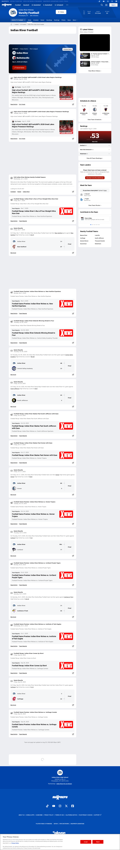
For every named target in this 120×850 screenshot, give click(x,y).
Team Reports (16, 208)
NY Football (23, 24)
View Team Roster (94, 205)
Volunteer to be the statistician (94, 178)
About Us (22, 815)
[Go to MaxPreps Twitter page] (66, 806)
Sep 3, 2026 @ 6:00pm (19, 62)
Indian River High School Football (36, 24)
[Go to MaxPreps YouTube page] (53, 806)
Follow (62, 12)
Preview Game (68, 49)
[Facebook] (116, 1)
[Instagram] (108, 1)
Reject (98, 842)
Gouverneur (83, 244)
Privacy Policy (48, 815)
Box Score (13, 253)
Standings (49, 20)
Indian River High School (60, 777)
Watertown (83, 154)
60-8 (30, 477)
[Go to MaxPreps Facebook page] (72, 806)
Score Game (20, 68)
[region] (60, 842)
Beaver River (83, 235)
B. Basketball (36, 5)
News (69, 20)
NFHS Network (64, 823)
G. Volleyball (59, 5)
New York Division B (85, 149)
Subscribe (39, 815)
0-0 (31, 538)
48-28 (32, 357)
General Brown (84, 241)
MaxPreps (5, 1)
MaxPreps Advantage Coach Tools (55, 1)
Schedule (35, 20)
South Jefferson (15, 388)
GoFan (56, 823)
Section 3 (82, 145)
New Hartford (58, 233)
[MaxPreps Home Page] (11, 24)
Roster (42, 20)
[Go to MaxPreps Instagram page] (60, 806)
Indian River (26, 191)
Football (18, 5)
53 (95, 135)
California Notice (71, 815)
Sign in (113, 5)
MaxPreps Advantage (77, 823)
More (74, 20)
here (105, 190)
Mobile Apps (30, 815)
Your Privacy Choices (85, 815)
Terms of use (59, 815)
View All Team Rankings (94, 158)
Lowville (97, 235)
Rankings (56, 20)
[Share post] (73, 104)
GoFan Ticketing (16, 1)
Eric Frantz (18, 87)
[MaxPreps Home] (7, 5)
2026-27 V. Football (17, 20)
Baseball (26, 5)
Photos (63, 20)
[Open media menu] (106, 5)
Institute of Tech (68, 597)
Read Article (14, 104)
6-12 (32, 687)
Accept (86, 842)
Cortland (13, 538)
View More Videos (94, 71)
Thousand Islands (100, 241)
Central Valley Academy (25, 368)
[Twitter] (112, 1)
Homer (57, 475)
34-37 (32, 235)
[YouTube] (104, 1)
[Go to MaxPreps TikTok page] (47, 806)
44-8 (36, 388)
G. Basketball (47, 5)
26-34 (27, 599)
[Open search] (102, 5)
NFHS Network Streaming (32, 1)
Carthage (13, 687)
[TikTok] (99, 1)
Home (29, 20)
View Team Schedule (94, 119)
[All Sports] (67, 5)
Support (97, 815)
